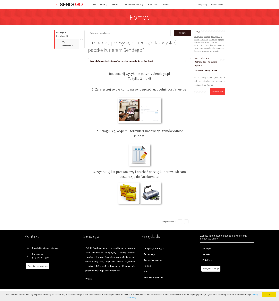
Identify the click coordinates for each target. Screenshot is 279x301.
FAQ (63, 41)
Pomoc (166, 4)
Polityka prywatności (154, 277)
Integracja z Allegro (154, 248)
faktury (213, 45)
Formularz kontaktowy (38, 266)
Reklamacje (67, 45)
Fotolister (207, 260)
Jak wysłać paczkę (133, 4)
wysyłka (207, 48)
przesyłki (198, 45)
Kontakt (152, 4)
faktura (220, 45)
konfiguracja (216, 36)
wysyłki (221, 39)
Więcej (88, 279)
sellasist (204, 39)
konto (207, 42)
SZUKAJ (182, 33)
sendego (220, 48)
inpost (206, 45)
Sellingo (206, 248)
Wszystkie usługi (211, 268)
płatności (213, 39)
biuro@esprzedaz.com (49, 248)
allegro (207, 36)
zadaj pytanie (217, 91)
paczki (214, 42)
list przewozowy (201, 51)
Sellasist (206, 254)
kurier (197, 39)
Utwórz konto (217, 4)
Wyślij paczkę (100, 4)
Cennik (115, 4)
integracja (198, 36)
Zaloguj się (202, 4)
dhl (213, 48)
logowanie (214, 51)
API (145, 271)
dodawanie (199, 42)
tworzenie (198, 48)
